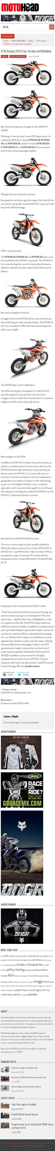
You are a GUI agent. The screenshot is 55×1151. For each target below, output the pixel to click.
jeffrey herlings (16, 969)
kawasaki (39, 969)
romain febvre (28, 986)
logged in (18, 722)
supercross (20, 990)
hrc (26, 964)
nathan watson (10, 986)
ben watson (44, 956)
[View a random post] (4, 27)
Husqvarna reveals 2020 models (15, 703)
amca (21, 956)
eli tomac (37, 959)
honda (20, 964)
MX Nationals (48, 981)
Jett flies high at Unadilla (23, 1104)
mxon (3, 986)
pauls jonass (19, 986)
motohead (30, 982)
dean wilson (27, 960)
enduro (44, 960)
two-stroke (24, 994)
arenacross (33, 955)
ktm (11, 975)
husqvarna (35, 964)
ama (2, 956)
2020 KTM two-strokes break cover (16, 693)
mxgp (38, 981)
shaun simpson (7, 990)
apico (26, 956)
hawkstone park (10, 965)
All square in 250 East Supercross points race (28, 1077)
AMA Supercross (12, 955)
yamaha (32, 994)
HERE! (14, 1048)
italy (44, 965)
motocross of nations (20, 982)
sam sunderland (47, 986)
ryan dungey (38, 986)
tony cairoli (13, 994)
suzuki (29, 990)
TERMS (19, 1052)
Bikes (31, 40)
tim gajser (37, 989)
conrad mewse (13, 960)
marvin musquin (21, 975)
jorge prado (30, 970)
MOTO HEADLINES (19, 40)
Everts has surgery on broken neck (24, 1068)
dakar (21, 960)
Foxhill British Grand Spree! (24, 1114)
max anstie (32, 975)
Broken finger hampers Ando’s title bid (26, 1086)
